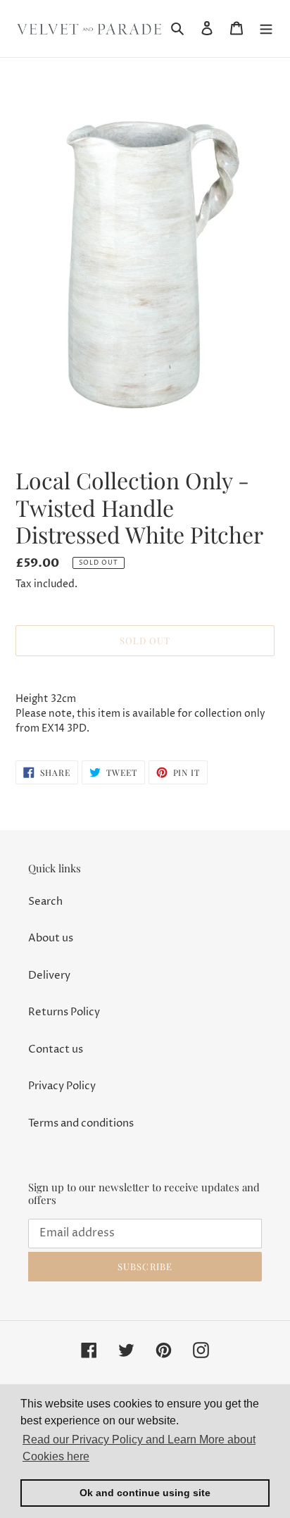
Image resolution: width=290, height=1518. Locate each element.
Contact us (55, 1049)
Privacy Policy (62, 1086)
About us (50, 938)
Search (45, 901)
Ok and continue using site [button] (145, 1492)
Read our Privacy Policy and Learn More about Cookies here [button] (139, 1448)
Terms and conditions (81, 1123)
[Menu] (266, 28)
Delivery (49, 975)
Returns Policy (64, 1012)
